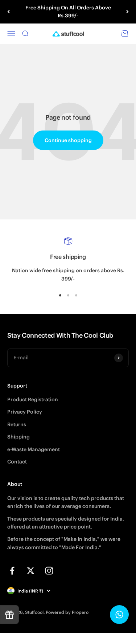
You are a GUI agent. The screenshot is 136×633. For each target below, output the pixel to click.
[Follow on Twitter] (31, 571)
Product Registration (32, 399)
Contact (17, 461)
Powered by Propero (67, 612)
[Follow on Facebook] (12, 571)
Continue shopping (68, 140)
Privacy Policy (24, 412)
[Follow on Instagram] (49, 571)
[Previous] (8, 12)
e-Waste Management (33, 449)
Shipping (18, 436)
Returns (16, 424)
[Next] (127, 12)
